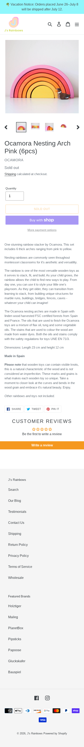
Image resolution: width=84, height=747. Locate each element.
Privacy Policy (18, 555)
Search (13, 489)
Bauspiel (14, 672)
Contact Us (16, 522)
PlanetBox (15, 628)
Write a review (42, 445)
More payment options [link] (42, 230)
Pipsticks (14, 639)
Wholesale (16, 577)
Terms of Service (20, 566)
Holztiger (14, 606)
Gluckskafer (16, 661)
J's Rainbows (35, 733)
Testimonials (17, 511)
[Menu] (76, 24)
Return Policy (18, 544)
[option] (21, 127)
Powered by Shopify (55, 733)
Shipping (10, 174)
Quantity (11, 188)
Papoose (14, 650)
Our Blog (14, 500)
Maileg (13, 617)
